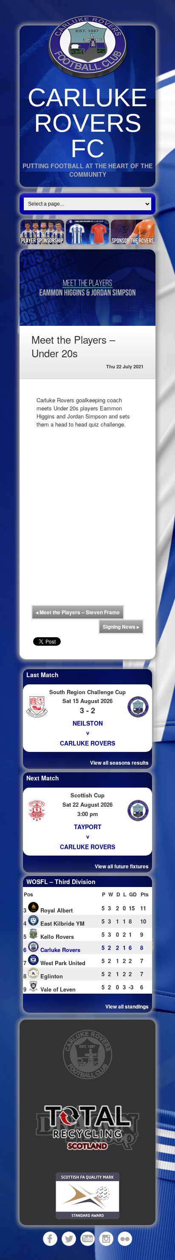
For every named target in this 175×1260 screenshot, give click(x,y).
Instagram (106, 1238)
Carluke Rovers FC (87, 123)
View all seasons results (119, 762)
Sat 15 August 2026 (87, 701)
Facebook (50, 1238)
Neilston (88, 723)
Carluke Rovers (87, 743)
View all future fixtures (122, 866)
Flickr (125, 1238)
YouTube (87, 1238)
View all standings (127, 1006)
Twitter (68, 1238)
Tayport (88, 826)
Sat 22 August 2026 (87, 804)
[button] (87, 1128)
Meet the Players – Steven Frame (78, 612)
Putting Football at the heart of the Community (87, 169)
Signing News (121, 626)
